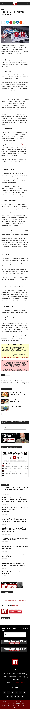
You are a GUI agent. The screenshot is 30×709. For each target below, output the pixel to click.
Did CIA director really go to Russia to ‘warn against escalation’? (15, 547)
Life (6, 7)
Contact (22, 703)
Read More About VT (17, 679)
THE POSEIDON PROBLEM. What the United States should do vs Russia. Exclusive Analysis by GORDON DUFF (15, 489)
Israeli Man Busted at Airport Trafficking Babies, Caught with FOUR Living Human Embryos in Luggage (14, 529)
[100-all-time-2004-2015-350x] (14, 643)
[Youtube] (22, 696)
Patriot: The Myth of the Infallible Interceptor (12, 572)
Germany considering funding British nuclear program (13, 555)
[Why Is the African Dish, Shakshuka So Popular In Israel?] (5, 394)
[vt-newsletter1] (12, 613)
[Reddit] (16, 692)
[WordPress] (18, 696)
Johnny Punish (15, 605)
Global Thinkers (6, 618)
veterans (7, 374)
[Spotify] (7, 696)
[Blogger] (4, 692)
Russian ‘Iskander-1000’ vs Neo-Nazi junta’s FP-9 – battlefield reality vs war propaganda (15, 509)
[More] (24, 22)
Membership (23, 701)
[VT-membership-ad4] (15, 442)
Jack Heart (21, 599)
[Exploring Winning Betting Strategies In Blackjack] (5, 401)
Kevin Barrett (16, 596)
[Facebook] (8, 692)
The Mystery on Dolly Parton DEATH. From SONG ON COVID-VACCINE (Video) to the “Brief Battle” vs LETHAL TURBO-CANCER (14, 519)
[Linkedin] (17, 22)
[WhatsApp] (14, 22)
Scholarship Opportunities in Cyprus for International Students (22, 382)
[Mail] (12, 692)
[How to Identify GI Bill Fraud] (5, 408)
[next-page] (5, 414)
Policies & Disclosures (13, 357)
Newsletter (8, 703)
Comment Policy (24, 357)
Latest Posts (5, 484)
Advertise (18, 703)
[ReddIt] (20, 22)
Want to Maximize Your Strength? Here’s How (7, 381)
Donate (17, 701)
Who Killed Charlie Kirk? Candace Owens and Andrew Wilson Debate (15, 538)
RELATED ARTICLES (6, 389)
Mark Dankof (11, 600)
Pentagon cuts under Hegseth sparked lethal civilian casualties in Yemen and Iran (14, 564)
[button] (2, 3)
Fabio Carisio (15, 599)
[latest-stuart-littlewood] (12, 587)
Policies (13, 701)
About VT (4, 357)
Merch (13, 703)
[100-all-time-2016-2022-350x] (14, 651)
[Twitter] (7, 22)
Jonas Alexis (9, 596)
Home (2, 7)
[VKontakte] (15, 696)
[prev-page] (2, 414)
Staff (9, 701)
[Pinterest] (10, 22)
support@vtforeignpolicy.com (18, 682)
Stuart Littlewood (19, 600)
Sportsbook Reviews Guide (18, 705)
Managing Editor (6, 16)
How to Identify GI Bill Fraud (17, 406)
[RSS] (24, 692)
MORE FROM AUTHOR (18, 389)
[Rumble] (20, 692)
